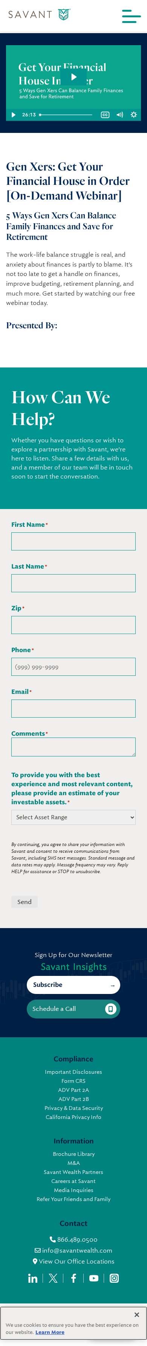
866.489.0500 (77, 1240)
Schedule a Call (54, 1009)
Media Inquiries (73, 1190)
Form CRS (73, 1081)
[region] (73, 1323)
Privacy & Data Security (73, 1108)
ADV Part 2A (73, 1090)
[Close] (137, 1314)
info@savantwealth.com (77, 1251)
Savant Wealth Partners (73, 1172)
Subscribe (47, 985)
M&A (73, 1163)
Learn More (49, 1332)
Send (24, 902)
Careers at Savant (73, 1181)
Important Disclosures (73, 1072)
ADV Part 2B (73, 1099)
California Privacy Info (73, 1117)
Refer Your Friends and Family (73, 1199)
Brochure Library (74, 1154)
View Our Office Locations (76, 1261)
